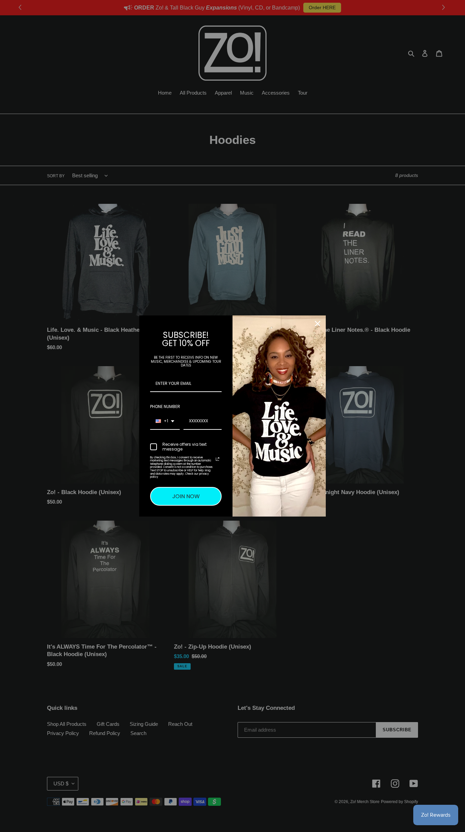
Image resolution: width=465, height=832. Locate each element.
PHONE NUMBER (165, 406)
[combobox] (165, 421)
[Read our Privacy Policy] (217, 459)
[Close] (317, 323)
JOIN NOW (186, 496)
